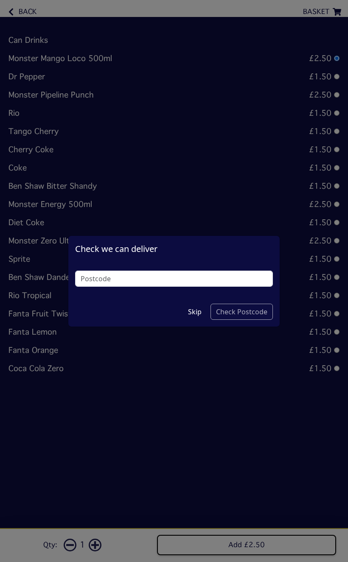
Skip (195, 311)
